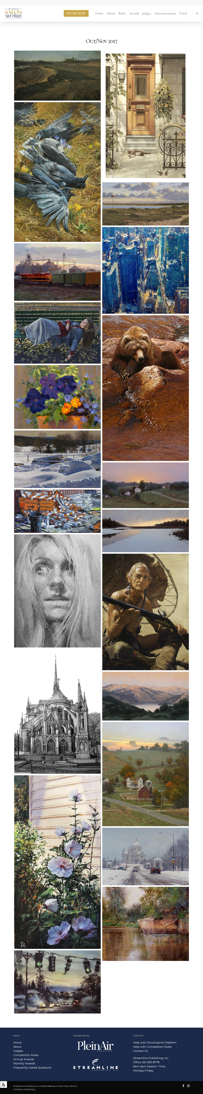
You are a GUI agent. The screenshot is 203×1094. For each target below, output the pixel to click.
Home (17, 1042)
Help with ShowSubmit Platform (155, 1042)
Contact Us (140, 1051)
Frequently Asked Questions (32, 1067)
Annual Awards (23, 1059)
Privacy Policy (63, 1086)
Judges (18, 1051)
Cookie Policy (29, 1089)
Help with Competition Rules (152, 1046)
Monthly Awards (24, 1063)
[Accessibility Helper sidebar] (3, 1084)
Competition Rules (25, 1055)
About (17, 1046)
